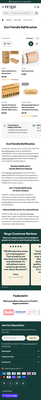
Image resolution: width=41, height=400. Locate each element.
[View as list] (36, 43)
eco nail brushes (7, 151)
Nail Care (17, 20)
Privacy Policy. (6, 346)
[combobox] (20, 13)
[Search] (36, 13)
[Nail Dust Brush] (30, 57)
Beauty (9, 20)
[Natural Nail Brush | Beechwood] (10, 57)
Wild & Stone (26, 102)
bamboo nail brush (12, 173)
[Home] (2, 20)
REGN (9, 391)
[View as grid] (30, 43)
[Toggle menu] (3, 7)
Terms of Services (29, 344)
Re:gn (4, 68)
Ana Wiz (4, 102)
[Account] (35, 7)
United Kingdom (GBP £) (12, 368)
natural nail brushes (27, 214)
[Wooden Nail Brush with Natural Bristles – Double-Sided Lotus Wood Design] (10, 91)
